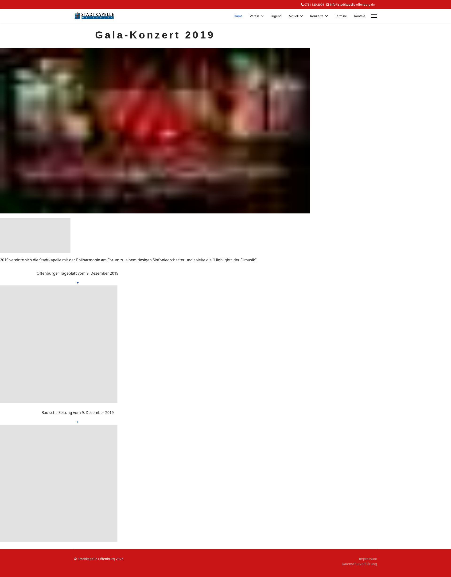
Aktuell (294, 16)
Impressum (368, 559)
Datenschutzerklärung (359, 564)
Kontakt (359, 16)
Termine (341, 16)
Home (238, 16)
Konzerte (316, 16)
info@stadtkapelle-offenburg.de (352, 5)
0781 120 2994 (314, 5)
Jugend (276, 16)
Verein (254, 16)
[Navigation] (374, 16)
